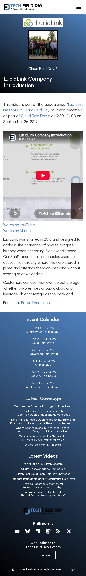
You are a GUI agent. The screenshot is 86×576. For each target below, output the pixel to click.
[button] (79, 7)
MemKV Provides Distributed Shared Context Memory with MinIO (43, 493)
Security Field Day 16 (43, 376)
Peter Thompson (35, 302)
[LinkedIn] (37, 531)
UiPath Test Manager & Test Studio (43, 469)
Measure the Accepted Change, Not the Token (43, 406)
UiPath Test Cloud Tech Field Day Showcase (43, 474)
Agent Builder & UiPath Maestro (43, 464)
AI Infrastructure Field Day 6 (43, 387)
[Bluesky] (27, 531)
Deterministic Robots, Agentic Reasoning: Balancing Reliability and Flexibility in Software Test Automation (43, 421)
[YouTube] (17, 531)
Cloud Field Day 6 (43, 68)
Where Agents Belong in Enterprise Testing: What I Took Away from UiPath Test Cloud (43, 429)
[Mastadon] (48, 531)
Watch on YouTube (19, 225)
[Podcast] (58, 531)
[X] (68, 531)
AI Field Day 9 (43, 365)
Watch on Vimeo (17, 230)
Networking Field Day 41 (43, 354)
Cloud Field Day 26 (43, 343)
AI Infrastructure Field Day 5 (43, 332)
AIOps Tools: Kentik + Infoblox (43, 444)
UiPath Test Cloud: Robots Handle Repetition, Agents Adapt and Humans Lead (43, 413)
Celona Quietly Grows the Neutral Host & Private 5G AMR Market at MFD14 (43, 438)
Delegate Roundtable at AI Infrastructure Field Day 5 (43, 479)
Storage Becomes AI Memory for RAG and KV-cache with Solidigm (43, 485)
